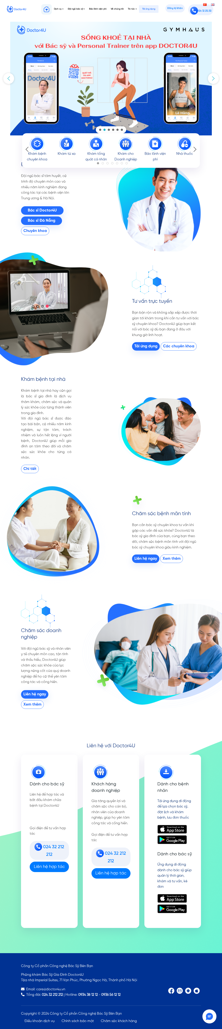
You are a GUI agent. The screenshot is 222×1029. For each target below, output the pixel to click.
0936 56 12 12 (111, 995)
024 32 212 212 (52, 995)
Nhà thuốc (184, 154)
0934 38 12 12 (88, 995)
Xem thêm (172, 559)
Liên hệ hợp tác (49, 866)
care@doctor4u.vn (50, 989)
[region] (111, 78)
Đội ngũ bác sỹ (75, 9)
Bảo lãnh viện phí (97, 9)
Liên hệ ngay (145, 559)
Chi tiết (29, 469)
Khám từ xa (67, 154)
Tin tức (131, 9)
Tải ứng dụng (148, 9)
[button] (8, 78)
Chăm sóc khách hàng (119, 1021)
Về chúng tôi (117, 9)
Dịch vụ (58, 9)
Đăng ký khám (175, 8)
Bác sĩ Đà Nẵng (41, 221)
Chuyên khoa (35, 231)
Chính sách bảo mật (78, 1021)
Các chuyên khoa (178, 346)
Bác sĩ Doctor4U (42, 210)
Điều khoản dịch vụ (39, 1021)
